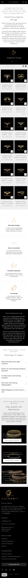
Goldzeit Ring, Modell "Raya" (7, 85)
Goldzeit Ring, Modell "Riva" (21, 108)
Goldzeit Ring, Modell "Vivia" (21, 202)
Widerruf (3, 546)
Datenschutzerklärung (7, 541)
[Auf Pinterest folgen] (10, 570)
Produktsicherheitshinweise (8, 559)
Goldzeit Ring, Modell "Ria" (7, 156)
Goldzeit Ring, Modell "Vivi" (21, 179)
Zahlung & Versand (6, 554)
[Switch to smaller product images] (26, 66)
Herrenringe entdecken (12, 440)
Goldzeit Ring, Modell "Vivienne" (7, 202)
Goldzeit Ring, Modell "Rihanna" (21, 156)
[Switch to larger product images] (23, 66)
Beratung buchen (10, 480)
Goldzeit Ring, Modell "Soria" (21, 85)
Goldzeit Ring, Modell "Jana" (7, 133)
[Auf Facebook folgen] (2, 570)
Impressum (4, 538)
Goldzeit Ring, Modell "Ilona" (7, 108)
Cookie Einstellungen (7, 543)
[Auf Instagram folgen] (6, 570)
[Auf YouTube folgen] (14, 570)
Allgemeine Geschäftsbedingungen (11, 556)
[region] (14, 54)
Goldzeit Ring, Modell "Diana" (21, 133)
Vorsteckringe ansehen (12, 460)
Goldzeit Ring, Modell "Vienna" (7, 179)
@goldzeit (7, 513)
